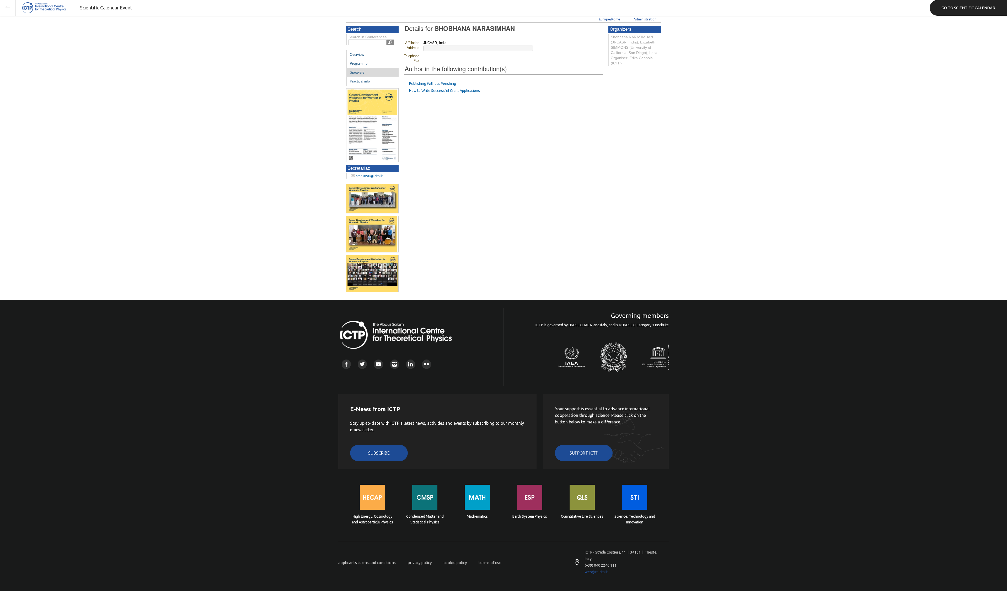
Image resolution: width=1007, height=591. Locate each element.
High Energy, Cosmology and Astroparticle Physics (372, 519)
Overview (357, 55)
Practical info (360, 81)
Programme (358, 63)
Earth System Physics (529, 516)
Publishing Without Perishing (432, 83)
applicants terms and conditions (367, 562)
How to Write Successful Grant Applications (444, 91)
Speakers (357, 72)
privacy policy (420, 562)
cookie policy (455, 562)
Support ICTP (584, 453)
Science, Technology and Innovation (634, 519)
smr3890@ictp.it (369, 176)
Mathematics (477, 516)
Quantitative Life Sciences (582, 516)
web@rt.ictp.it (596, 572)
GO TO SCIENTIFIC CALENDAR (968, 7)
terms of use (490, 562)
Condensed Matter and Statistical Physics (425, 519)
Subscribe (379, 453)
